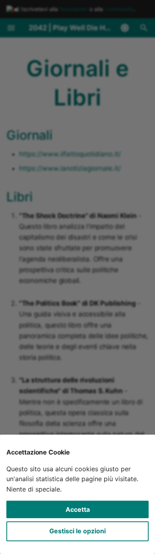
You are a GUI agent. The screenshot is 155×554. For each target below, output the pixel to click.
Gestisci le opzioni (77, 531)
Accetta (78, 509)
